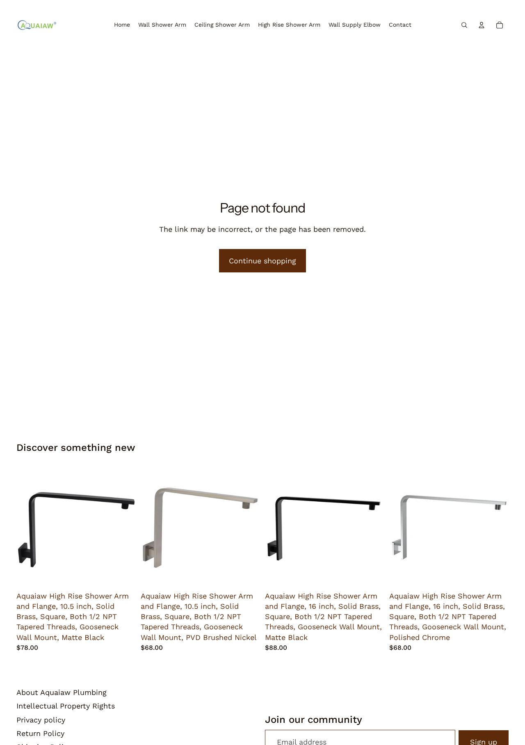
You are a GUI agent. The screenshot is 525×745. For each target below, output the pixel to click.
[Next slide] (123, 528)
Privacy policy (40, 719)
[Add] (123, 574)
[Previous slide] (28, 528)
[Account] (481, 25)
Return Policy (40, 733)
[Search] (464, 25)
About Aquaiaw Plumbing (61, 692)
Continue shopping (262, 260)
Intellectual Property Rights (65, 706)
